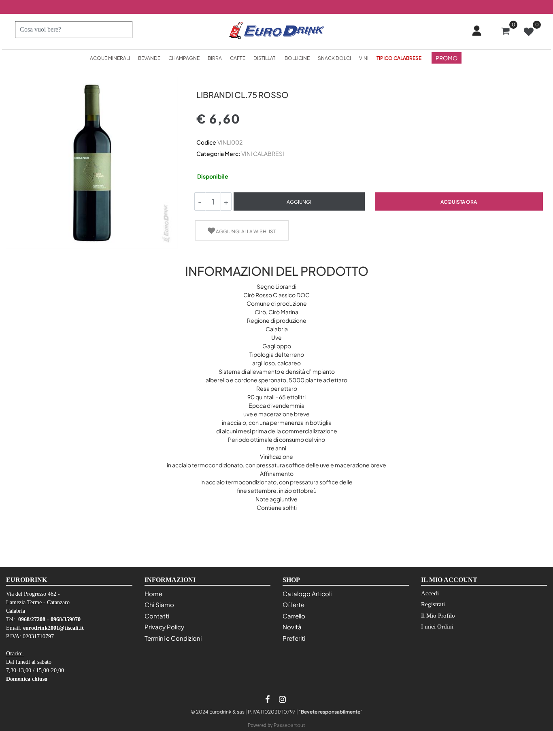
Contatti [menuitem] (157, 616)
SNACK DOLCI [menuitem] (334, 58)
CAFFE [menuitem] (237, 58)
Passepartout (289, 725)
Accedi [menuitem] (430, 593)
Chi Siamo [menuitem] (159, 604)
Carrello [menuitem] (294, 616)
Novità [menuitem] (292, 627)
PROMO (446, 58)
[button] (122, 29)
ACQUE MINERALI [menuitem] (110, 58)
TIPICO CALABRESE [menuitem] (398, 58)
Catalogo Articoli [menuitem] (307, 593)
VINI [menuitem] (363, 58)
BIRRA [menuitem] (215, 58)
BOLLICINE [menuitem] (297, 58)
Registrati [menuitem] (433, 604)
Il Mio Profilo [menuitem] (438, 615)
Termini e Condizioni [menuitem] (173, 638)
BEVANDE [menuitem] (149, 58)
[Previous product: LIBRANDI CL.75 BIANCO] (201, 80)
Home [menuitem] (153, 593)
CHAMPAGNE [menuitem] (184, 58)
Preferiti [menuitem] (294, 638)
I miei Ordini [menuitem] (437, 626)
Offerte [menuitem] (293, 604)
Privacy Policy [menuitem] (164, 627)
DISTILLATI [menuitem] (264, 58)
